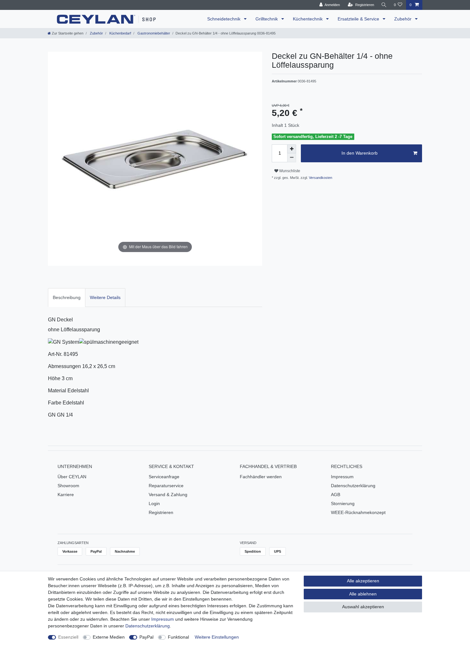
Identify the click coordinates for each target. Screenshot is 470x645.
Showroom (68, 485)
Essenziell (68, 637)
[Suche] (384, 5)
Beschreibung (67, 297)
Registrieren (161, 512)
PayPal (146, 637)
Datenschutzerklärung (353, 485)
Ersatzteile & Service (359, 18)
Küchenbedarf (119, 33)
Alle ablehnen (363, 593)
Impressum (342, 476)
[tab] (66, 297)
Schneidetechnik (224, 18)
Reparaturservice (166, 485)
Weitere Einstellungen (217, 637)
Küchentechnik (308, 18)
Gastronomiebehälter (153, 33)
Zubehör (403, 18)
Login (154, 503)
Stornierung (343, 503)
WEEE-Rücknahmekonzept (358, 512)
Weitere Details (105, 297)
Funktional (178, 637)
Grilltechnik (267, 18)
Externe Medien (109, 637)
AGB (335, 494)
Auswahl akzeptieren (363, 606)
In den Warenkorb (359, 153)
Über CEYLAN (72, 476)
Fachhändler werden (261, 476)
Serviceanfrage (164, 476)
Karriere (66, 494)
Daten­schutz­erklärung (147, 625)
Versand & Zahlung (168, 494)
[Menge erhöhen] (291, 148)
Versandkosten (320, 178)
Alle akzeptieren (363, 580)
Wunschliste (289, 171)
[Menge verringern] (291, 157)
